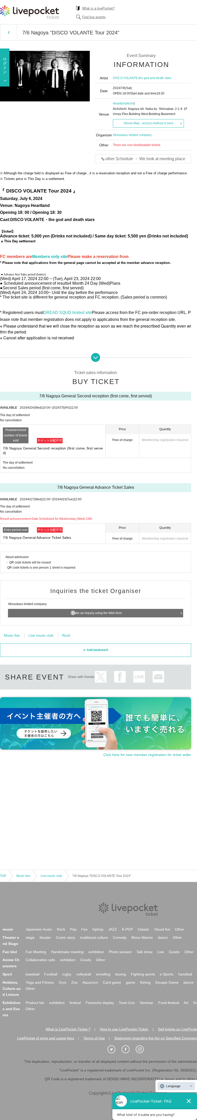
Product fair (35, 1003)
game (130, 982)
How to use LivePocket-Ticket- (124, 1029)
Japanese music (39, 929)
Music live (12, 635)
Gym (62, 982)
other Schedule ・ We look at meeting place (145, 159)
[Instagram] (142, 1049)
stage (30, 937)
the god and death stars (155, 78)
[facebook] (128, 1049)
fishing (145, 982)
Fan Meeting (36, 952)
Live (160, 952)
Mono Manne (142, 937)
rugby (66, 974)
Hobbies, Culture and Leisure (12, 988)
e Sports (166, 974)
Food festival (168, 1003)
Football (50, 974)
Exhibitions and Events (12, 1009)
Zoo (74, 982)
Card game (112, 982)
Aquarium (90, 982)
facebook (120, 677)
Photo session (120, 952)
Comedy (119, 937)
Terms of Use (94, 1038)
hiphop (97, 929)
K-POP (127, 929)
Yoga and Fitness (40, 982)
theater (45, 937)
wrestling (103, 974)
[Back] (8, 32)
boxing (120, 974)
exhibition (96, 952)
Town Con (127, 1003)
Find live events (94, 17)
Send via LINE (139, 677)
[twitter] (114, 1049)
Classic (143, 929)
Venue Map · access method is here (148, 123)
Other (179, 929)
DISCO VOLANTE (125, 78)
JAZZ (112, 929)
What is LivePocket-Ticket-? (68, 1029)
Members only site (49, 256)
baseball (32, 974)
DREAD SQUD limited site (67, 312)
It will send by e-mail (158, 677)
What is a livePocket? (98, 8)
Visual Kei (162, 929)
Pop (73, 929)
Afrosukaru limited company (132, 135)
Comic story (65, 937)
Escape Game (167, 982)
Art (186, 1003)
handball (185, 974)
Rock (66, 635)
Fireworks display (100, 1003)
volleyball (83, 974)
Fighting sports (143, 974)
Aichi (130, 103)
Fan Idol (10, 952)
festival (75, 1003)
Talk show (144, 952)
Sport (7, 974)
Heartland (120, 103)
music (8, 929)
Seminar (146, 1003)
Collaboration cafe (40, 960)
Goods (174, 952)
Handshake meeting (67, 952)
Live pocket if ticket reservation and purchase (29, 12)
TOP (3, 876)
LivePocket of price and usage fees (45, 1038)
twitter (100, 677)
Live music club (40, 635)
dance (163, 937)
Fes (84, 929)
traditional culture (94, 937)
